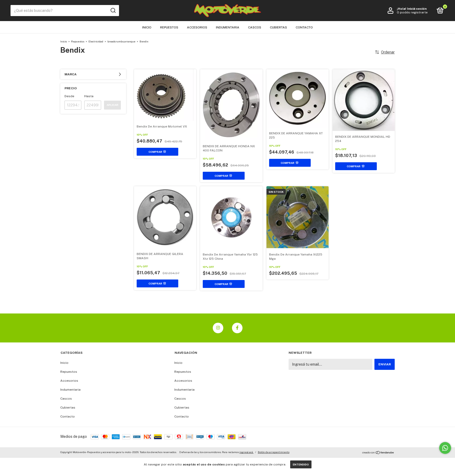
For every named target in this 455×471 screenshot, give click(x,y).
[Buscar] (112, 10)
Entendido (301, 464)
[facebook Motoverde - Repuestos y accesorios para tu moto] (237, 328)
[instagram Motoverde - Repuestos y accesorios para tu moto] (218, 328)
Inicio (146, 27)
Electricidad (95, 41)
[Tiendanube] (378, 453)
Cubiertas (278, 27)
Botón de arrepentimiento (273, 452)
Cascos (254, 27)
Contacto (304, 27)
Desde (69, 96)
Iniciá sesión (417, 9)
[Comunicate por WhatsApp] (445, 448)
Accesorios (197, 27)
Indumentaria (227, 27)
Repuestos (169, 27)
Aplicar (112, 105)
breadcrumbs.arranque (121, 41)
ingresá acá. (246, 452)
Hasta (88, 96)
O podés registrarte (412, 12)
